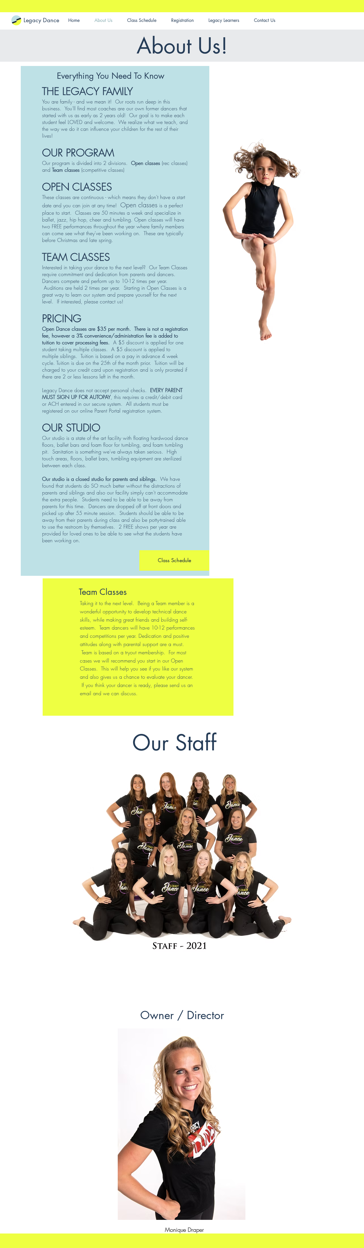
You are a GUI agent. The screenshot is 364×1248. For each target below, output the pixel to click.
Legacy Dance (41, 20)
